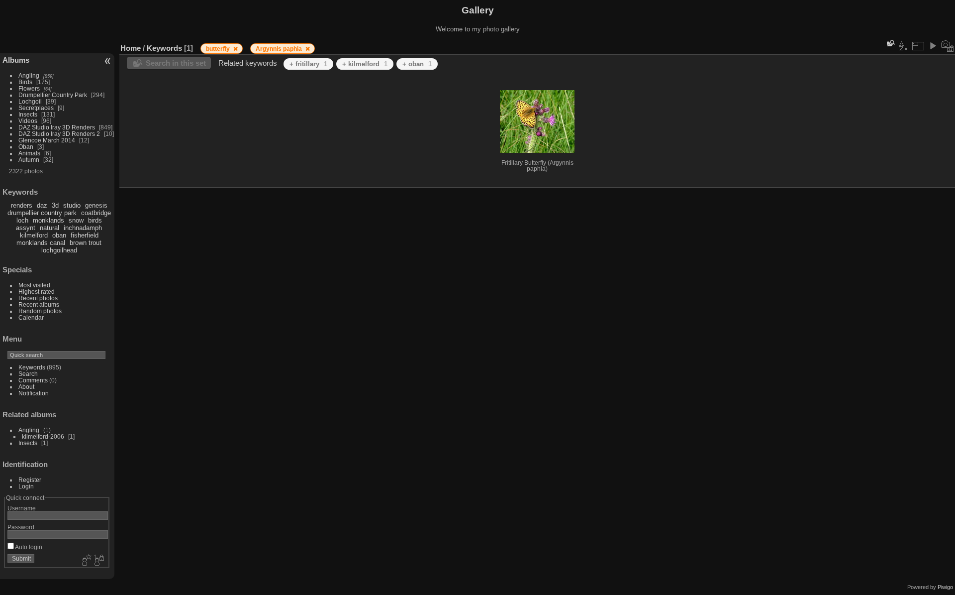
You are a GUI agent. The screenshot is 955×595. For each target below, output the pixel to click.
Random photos (40, 311)
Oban (25, 146)
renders (21, 205)
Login (26, 486)
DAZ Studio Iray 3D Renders (56, 127)
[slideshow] (932, 45)
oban (59, 235)
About (26, 386)
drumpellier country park (42, 213)
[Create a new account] (85, 560)
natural (49, 228)
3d (55, 205)
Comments (33, 380)
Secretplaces (36, 108)
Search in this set (176, 63)
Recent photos (38, 298)
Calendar (31, 317)
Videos (27, 121)
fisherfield (84, 235)
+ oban (417, 64)
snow (76, 220)
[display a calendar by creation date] (947, 45)
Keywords (31, 367)
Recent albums (38, 304)
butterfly (218, 48)
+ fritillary (308, 64)
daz (42, 205)
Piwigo (945, 587)
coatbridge (96, 213)
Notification (33, 393)
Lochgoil (30, 101)
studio (72, 205)
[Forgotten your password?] (98, 560)
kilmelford (34, 235)
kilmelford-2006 (43, 436)
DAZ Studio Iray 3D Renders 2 (59, 133)
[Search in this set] (889, 43)
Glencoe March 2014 (46, 140)
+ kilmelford (364, 64)
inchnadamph (83, 228)
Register (29, 479)
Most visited (34, 285)
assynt (25, 228)
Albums (15, 60)
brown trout (85, 242)
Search (28, 373)
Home (130, 48)
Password (20, 527)
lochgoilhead (59, 250)
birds (95, 220)
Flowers (29, 88)
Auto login (28, 547)
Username (21, 508)
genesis (96, 205)
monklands (48, 220)
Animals (29, 153)
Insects (27, 114)
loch (22, 220)
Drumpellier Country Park (52, 95)
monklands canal (40, 242)
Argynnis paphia (279, 48)
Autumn (28, 159)
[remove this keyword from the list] (235, 48)
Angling (28, 75)
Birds (25, 82)
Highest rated (36, 291)
